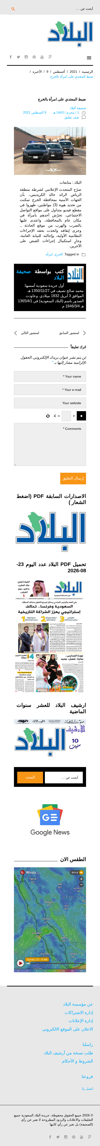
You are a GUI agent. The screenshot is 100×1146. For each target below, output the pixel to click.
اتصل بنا (87, 1088)
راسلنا (88, 1044)
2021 (73, 71)
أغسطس (59, 71)
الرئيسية (87, 71)
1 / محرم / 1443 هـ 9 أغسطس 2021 (51, 112)
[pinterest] (34, 56)
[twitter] (18, 56)
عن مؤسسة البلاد (78, 1004)
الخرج (59, 254)
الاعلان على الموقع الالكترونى (67, 1029)
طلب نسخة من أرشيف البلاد (68, 1053)
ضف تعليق (71, 117)
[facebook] (10, 56)
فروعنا (87, 1076)
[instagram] (26, 56)
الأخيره (37, 71)
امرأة (49, 254)
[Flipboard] (50, 56)
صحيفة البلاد (78, 108)
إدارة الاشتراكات (79, 1012)
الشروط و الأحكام (77, 1061)
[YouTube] (42, 56)
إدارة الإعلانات (81, 1020)
